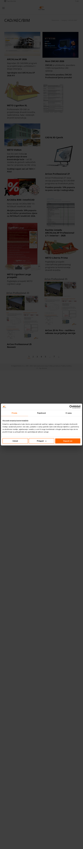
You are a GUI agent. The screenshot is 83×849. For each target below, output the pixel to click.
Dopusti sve (67, 441)
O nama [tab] (69, 413)
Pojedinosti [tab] (41, 413)
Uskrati (15, 441)
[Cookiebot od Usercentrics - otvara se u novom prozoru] (71, 406)
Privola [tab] (14, 413)
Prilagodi (40, 441)
